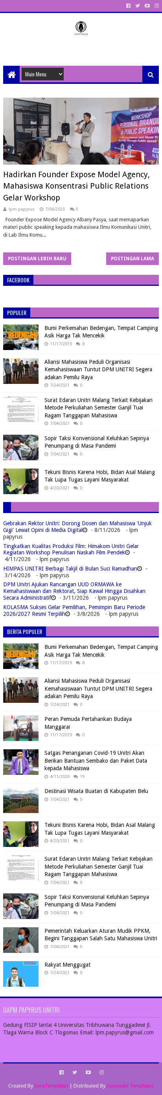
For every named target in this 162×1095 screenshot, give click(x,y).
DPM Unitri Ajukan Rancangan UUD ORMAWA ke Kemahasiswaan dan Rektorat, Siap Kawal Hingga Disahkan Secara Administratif (74, 591)
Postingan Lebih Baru (37, 258)
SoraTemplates (51, 1086)
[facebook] (128, 6)
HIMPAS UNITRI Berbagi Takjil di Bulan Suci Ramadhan (70, 568)
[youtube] (147, 6)
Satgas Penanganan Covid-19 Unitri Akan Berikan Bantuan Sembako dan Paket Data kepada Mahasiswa (95, 760)
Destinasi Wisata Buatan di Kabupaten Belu (96, 791)
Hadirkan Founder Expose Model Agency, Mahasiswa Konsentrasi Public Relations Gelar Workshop (76, 186)
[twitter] (138, 6)
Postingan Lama (132, 258)
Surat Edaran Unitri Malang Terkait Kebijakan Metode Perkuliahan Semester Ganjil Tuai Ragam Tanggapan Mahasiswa (98, 408)
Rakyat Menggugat (67, 965)
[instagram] (156, 6)
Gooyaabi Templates (130, 1086)
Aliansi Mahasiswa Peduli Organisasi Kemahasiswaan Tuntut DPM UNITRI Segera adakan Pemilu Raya (98, 369)
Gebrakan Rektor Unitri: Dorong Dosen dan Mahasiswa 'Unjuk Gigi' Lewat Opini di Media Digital (77, 526)
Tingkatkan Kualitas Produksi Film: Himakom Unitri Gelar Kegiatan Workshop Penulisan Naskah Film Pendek (71, 549)
